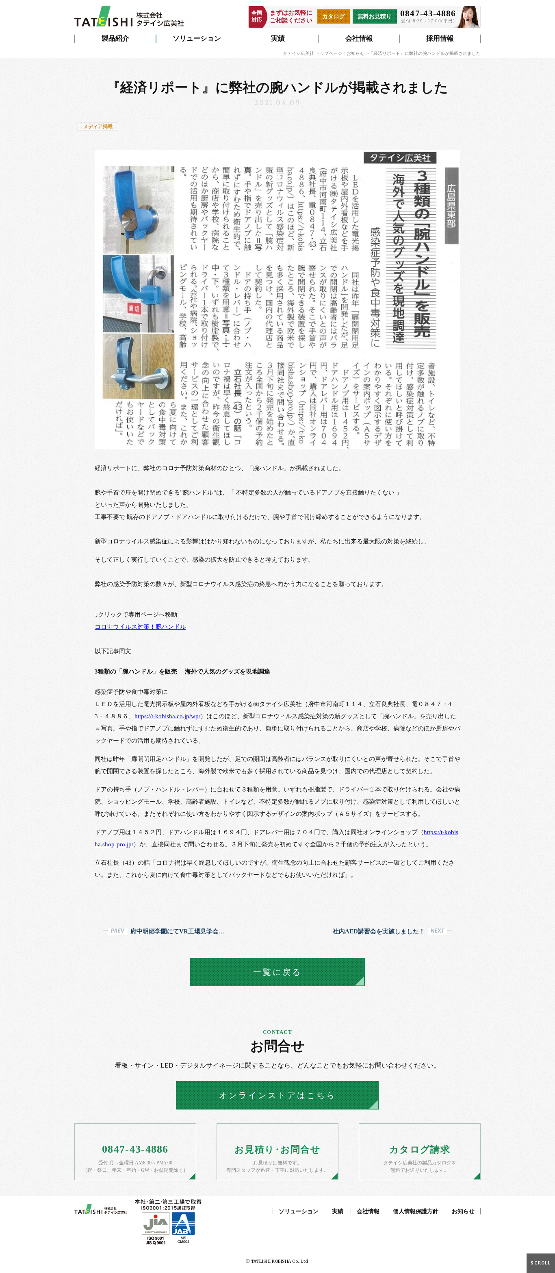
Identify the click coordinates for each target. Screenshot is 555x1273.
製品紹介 (115, 38)
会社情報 (359, 38)
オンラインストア (277, 1095)
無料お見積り (375, 16)
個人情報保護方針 (415, 1211)
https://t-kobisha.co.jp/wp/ (167, 716)
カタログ (333, 16)
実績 (278, 38)
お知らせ (355, 53)
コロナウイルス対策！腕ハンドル (140, 626)
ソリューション (197, 38)
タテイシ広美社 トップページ (312, 53)
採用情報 (440, 38)
